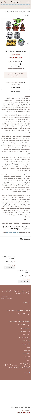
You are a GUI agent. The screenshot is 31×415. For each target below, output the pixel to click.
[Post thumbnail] (27, 307)
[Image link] (15, 287)
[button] (24, 281)
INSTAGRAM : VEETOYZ (6, 298)
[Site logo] (15, 2)
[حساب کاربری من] (1, 2)
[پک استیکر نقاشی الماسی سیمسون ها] (8, 249)
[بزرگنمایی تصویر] (27, 43)
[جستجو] (2, 6)
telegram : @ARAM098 (6, 296)
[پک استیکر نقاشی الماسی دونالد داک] (23, 249)
